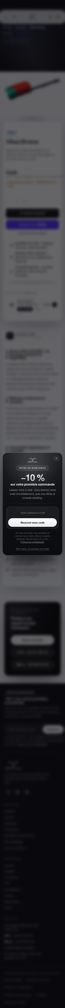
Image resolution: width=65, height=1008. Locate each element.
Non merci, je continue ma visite (32, 548)
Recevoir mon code (33, 522)
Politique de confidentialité (32, 541)
